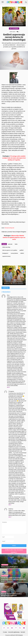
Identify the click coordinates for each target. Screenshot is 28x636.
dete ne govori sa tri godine (9, 250)
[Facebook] (11, 261)
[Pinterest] (18, 261)
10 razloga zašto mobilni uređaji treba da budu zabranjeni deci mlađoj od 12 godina (14, 158)
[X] (14, 261)
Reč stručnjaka (14, 28)
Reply (8, 387)
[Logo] (14, 2)
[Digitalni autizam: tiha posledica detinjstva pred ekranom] (14, 590)
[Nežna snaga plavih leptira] (14, 561)
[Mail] (12, 628)
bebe (16, 244)
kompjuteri (5, 253)
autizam (10, 244)
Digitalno (4, 591)
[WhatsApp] (21, 261)
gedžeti (22, 250)
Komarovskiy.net (9, 228)
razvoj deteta (14, 253)
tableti (22, 253)
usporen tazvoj (6, 256)
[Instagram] (8, 628)
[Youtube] (24, 628)
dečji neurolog (6, 247)
